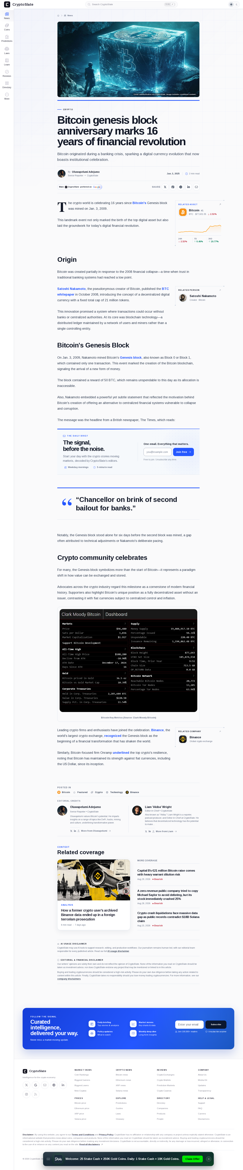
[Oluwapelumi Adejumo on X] (71, 831)
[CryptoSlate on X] (26, 1085)
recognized (112, 736)
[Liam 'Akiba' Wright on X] (146, 831)
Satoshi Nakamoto (71, 289)
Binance (157, 730)
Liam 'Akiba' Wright (158, 807)
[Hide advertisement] (208, 1159)
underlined (121, 752)
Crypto (68, 110)
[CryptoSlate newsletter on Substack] (45, 1085)
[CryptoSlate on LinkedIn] (63, 1085)
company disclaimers (69, 979)
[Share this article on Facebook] (173, 187)
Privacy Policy (106, 1135)
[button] (7, 96)
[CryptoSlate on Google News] (35, 1085)
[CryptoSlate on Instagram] (26, 1094)
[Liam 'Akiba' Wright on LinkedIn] (150, 831)
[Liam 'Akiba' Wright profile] (137, 811)
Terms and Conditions (83, 1135)
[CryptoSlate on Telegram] (54, 1085)
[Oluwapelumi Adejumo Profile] (61, 173)
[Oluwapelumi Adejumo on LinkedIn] (75, 831)
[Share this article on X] (165, 187)
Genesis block (131, 357)
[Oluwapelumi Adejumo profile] (62, 811)
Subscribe (216, 1024)
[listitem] (63, 792)
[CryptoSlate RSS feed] (35, 1094)
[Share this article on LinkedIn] (188, 187)
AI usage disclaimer (118, 951)
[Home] (58, 15)
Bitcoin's (139, 203)
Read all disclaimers (89, 1144)
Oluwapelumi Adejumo (86, 172)
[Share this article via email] (196, 187)
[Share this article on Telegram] (181, 187)
